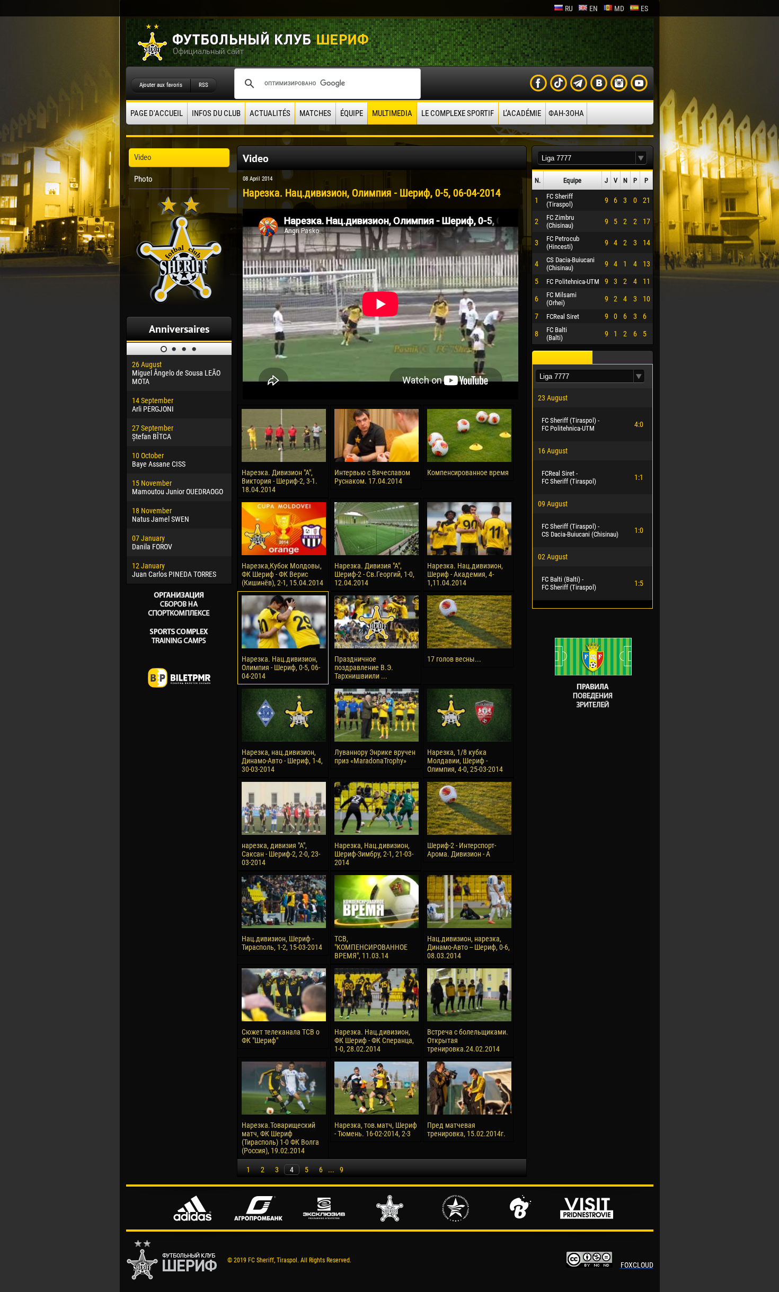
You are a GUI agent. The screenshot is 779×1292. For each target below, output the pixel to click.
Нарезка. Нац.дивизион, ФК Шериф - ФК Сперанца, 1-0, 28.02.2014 (374, 1040)
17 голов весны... (454, 659)
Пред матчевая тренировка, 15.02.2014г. (466, 1129)
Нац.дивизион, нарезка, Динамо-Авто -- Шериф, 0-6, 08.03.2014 (468, 947)
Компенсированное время (468, 472)
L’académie (522, 113)
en (593, 8)
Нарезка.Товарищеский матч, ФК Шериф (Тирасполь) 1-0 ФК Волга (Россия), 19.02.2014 (280, 1138)
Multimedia (392, 113)
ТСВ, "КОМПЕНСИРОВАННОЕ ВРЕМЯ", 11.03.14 (371, 947)
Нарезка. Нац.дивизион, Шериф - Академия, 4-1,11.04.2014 (465, 574)
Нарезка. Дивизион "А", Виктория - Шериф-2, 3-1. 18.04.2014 (279, 481)
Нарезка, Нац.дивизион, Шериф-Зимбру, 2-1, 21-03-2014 (373, 854)
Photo (143, 179)
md (619, 8)
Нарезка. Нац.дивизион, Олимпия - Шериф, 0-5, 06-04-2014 (281, 667)
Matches (315, 113)
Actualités (270, 113)
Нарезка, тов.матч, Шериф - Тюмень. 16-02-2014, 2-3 (375, 1129)
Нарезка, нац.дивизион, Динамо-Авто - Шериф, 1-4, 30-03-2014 (282, 760)
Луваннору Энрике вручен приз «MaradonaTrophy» (374, 756)
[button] (641, 158)
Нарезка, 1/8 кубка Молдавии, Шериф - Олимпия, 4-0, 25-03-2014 (465, 760)
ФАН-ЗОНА (566, 113)
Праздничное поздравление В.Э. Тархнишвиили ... (363, 667)
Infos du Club (216, 113)
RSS (203, 85)
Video (143, 157)
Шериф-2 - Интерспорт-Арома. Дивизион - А (461, 849)
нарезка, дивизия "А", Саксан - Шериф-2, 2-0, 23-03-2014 (281, 854)
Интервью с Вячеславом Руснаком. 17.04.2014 (372, 476)
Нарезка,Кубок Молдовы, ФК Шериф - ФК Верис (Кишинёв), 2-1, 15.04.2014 (282, 574)
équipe (351, 113)
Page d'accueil (156, 113)
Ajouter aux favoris (160, 85)
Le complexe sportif (457, 113)
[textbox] (586, 158)
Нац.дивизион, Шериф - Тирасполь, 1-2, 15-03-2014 (282, 942)
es (644, 8)
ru (569, 8)
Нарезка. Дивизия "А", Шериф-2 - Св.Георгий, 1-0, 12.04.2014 (374, 574)
